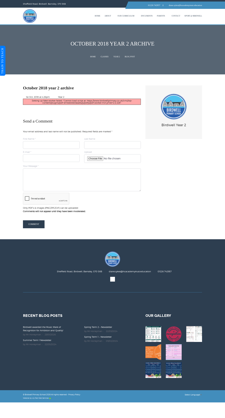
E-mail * (27, 152)
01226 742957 (154, 5)
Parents (161, 16)
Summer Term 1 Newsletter (37, 340)
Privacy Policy (74, 394)
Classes (105, 57)
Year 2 (116, 57)
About (108, 16)
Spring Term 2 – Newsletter (98, 327)
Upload (88, 152)
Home (97, 16)
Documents (147, 16)
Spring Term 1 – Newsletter (98, 337)
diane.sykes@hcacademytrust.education (185, 5)
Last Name (89, 139)
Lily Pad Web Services (40, 398)
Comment (33, 224)
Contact (176, 16)
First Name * (29, 139)
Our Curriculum (126, 16)
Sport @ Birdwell (193, 16)
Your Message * (31, 166)
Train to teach (2, 61)
